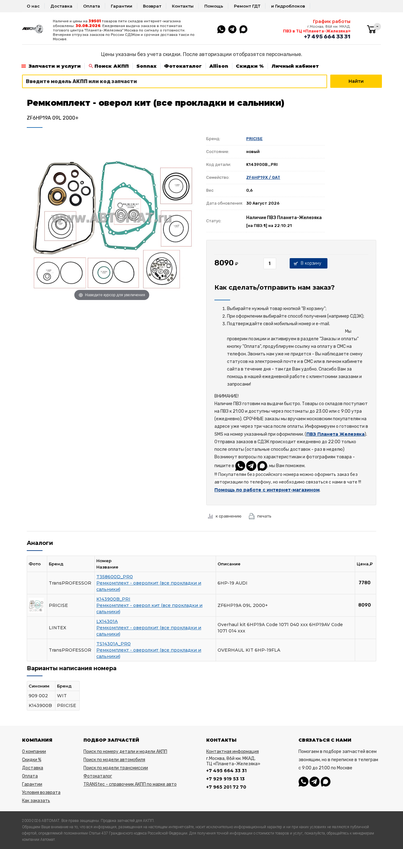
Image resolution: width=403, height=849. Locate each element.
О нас (33, 5)
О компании (34, 751)
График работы (331, 21)
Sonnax (146, 66)
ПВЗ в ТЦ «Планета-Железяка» (316, 31)
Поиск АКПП (111, 66)
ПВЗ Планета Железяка (335, 434)
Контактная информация (232, 751)
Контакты (183, 5)
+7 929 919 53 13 (225, 779)
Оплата (91, 5)
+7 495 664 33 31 (327, 36)
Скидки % (250, 66)
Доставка (61, 5)
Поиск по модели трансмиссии (115, 768)
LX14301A (107, 621)
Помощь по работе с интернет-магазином (267, 490)
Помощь (213, 5)
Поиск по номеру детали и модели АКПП (125, 751)
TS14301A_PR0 (113, 644)
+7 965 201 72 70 (226, 787)
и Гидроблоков (288, 5)
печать (264, 516)
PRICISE (254, 138)
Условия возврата (41, 792)
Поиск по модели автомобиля (114, 759)
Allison (218, 66)
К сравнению (228, 516)
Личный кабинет (295, 66)
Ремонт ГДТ (247, 5)
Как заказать (36, 800)
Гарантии (121, 5)
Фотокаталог (183, 66)
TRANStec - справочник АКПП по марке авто (130, 784)
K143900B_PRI (113, 599)
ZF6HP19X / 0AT (263, 177)
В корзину (311, 263)
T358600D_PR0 (114, 577)
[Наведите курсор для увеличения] (112, 217)
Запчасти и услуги (55, 66)
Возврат (152, 5)
